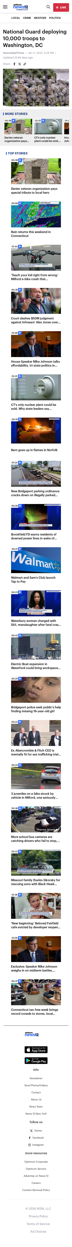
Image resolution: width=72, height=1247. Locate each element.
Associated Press (13, 53)
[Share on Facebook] (14, 64)
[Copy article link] (24, 64)
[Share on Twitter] (19, 64)
